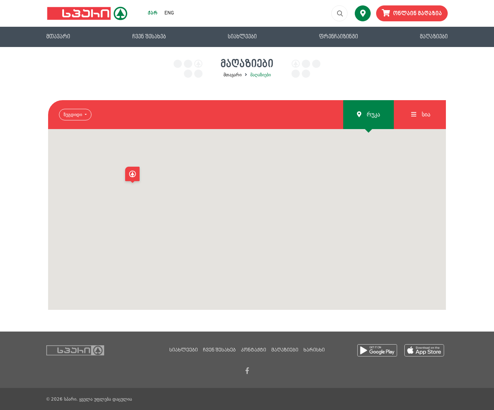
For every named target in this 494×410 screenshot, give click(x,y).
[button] (132, 176)
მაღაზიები (434, 37)
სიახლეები (242, 37)
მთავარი (58, 37)
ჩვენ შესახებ (149, 37)
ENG (169, 13)
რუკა (372, 114)
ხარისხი (314, 350)
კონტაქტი (253, 350)
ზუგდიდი (74, 114)
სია (425, 114)
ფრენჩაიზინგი (338, 37)
